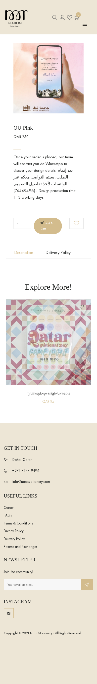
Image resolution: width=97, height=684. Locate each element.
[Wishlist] (76, 223)
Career (9, 507)
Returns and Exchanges (20, 546)
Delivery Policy (14, 538)
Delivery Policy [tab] (58, 252)
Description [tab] (23, 252)
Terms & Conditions (18, 523)
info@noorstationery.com (31, 481)
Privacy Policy (14, 530)
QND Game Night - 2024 (48, 394)
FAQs (8, 515)
